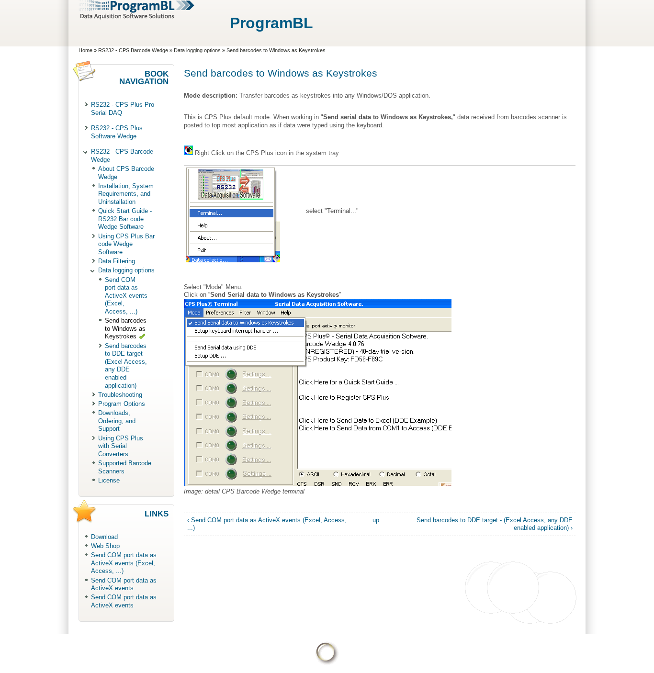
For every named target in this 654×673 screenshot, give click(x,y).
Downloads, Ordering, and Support (116, 420)
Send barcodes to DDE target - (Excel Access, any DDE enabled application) (126, 365)
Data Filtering (116, 261)
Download (104, 536)
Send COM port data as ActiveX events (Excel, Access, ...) (126, 295)
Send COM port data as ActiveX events (124, 584)
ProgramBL (271, 23)
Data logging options (197, 50)
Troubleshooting (120, 394)
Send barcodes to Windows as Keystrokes (126, 328)
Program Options (121, 403)
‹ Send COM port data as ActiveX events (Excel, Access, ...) (267, 524)
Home (85, 50)
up (375, 520)
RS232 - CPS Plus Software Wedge (117, 132)
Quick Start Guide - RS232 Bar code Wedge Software (125, 218)
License (109, 480)
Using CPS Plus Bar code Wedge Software (126, 244)
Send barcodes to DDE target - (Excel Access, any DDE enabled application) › (495, 524)
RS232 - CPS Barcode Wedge (133, 50)
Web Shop (105, 546)
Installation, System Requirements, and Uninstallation (126, 193)
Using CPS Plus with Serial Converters (120, 446)
